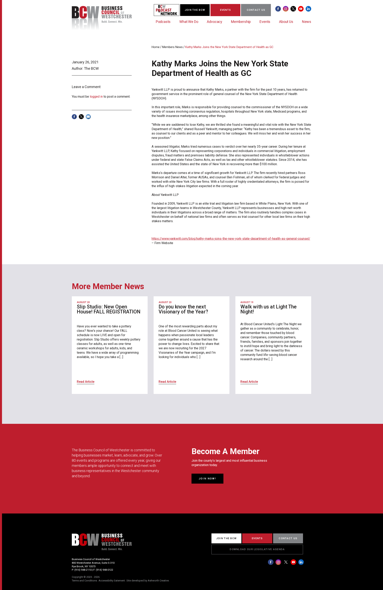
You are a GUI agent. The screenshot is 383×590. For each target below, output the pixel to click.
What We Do (188, 22)
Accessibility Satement (112, 580)
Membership (241, 22)
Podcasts (163, 22)
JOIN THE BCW (195, 9)
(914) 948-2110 (83, 569)
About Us (286, 22)
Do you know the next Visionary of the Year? (183, 309)
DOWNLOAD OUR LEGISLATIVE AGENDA (257, 549)
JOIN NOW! (207, 478)
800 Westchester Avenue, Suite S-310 (93, 562)
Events (265, 22)
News (306, 22)
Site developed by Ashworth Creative (147, 580)
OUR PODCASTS (169, 9)
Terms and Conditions (84, 580)
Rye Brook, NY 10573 (84, 566)
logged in (96, 96)
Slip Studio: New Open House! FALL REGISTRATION (108, 309)
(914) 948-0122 (104, 569)
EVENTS (225, 9)
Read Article (85, 382)
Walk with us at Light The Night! (268, 309)
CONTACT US (256, 9)
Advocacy (214, 22)
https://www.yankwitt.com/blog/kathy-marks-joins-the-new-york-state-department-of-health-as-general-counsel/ (231, 239)
